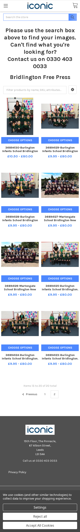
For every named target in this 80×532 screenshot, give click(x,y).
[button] (73, 89)
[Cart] (75, 5)
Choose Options (20, 140)
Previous (31, 394)
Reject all (40, 516)
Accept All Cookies (40, 525)
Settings (40, 507)
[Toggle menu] (5, 5)
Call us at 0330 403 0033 (40, 460)
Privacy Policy (17, 472)
